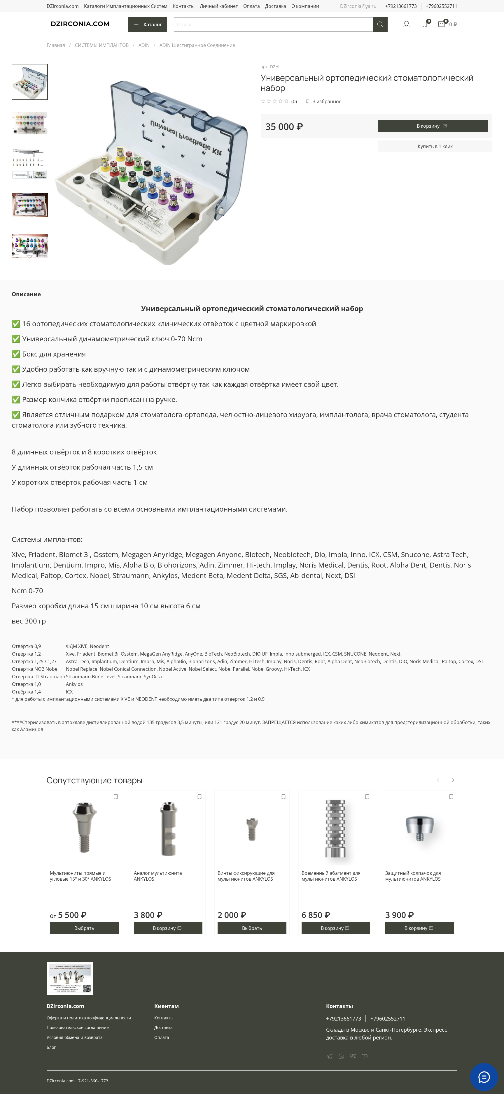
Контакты (184, 6)
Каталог (153, 24)
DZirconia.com (63, 6)
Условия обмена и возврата (75, 1037)
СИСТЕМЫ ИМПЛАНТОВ (102, 45)
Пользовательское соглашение (78, 1027)
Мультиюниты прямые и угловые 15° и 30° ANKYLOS (80, 876)
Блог (51, 1047)
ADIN (144, 45)
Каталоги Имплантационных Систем (125, 6)
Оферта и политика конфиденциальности (89, 1018)
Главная (56, 45)
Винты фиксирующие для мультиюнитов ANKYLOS (246, 876)
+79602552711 (441, 6)
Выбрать (84, 928)
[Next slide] (30, 257)
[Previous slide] (62, 164)
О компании (305, 6)
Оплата (251, 6)
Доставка (275, 6)
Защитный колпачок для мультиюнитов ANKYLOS (413, 876)
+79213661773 (401, 6)
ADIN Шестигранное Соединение (197, 45)
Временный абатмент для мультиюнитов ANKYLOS (331, 876)
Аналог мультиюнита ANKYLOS (158, 876)
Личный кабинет (219, 6)
